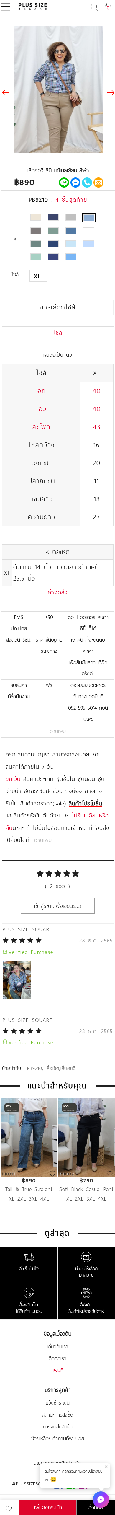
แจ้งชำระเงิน (58, 1402)
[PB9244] (53, 230)
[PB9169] (35, 217)
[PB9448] (70, 256)
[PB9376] (53, 256)
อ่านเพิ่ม (58, 731)
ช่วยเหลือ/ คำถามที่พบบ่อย (57, 1438)
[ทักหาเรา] (101, 1499)
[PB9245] (70, 230)
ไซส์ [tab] (57, 332)
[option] (29, 1159)
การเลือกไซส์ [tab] (57, 307)
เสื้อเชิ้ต (52, 1068)
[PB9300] (70, 243)
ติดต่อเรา (57, 1358)
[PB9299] (53, 243)
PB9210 (34, 1068)
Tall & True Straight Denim (28, 1189)
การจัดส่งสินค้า (58, 1426)
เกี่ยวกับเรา (57, 1346)
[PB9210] (88, 217)
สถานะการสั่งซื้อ (57, 1414)
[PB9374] (88, 243)
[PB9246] (88, 230)
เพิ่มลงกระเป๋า (48, 1507)
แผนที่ (57, 1370)
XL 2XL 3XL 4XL (29, 1198)
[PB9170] (53, 217)
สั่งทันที (95, 1507)
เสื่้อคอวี (68, 1068)
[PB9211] (35, 230)
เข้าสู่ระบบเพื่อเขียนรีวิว (57, 905)
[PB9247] (35, 243)
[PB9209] (70, 217)
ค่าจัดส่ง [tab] (58, 592)
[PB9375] (35, 256)
